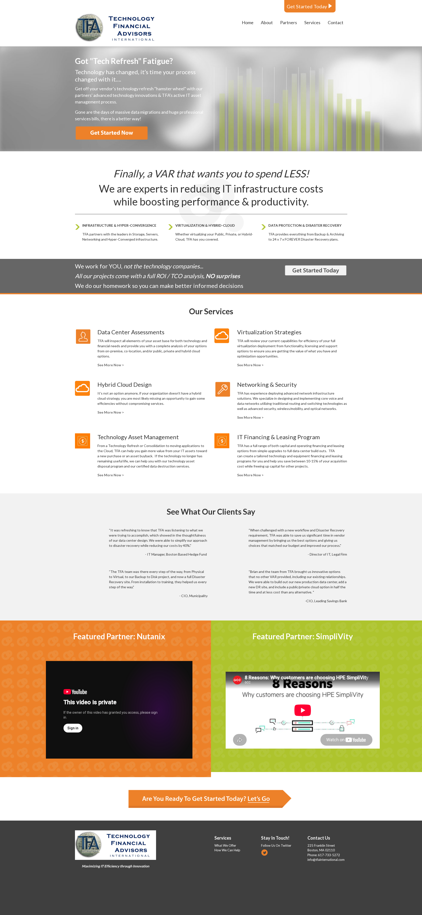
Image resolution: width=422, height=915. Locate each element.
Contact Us (318, 838)
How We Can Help (227, 850)
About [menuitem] (267, 22)
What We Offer (225, 845)
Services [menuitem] (312, 22)
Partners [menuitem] (288, 22)
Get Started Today (307, 6)
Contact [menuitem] (335, 22)
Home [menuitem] (247, 22)
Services (222, 838)
